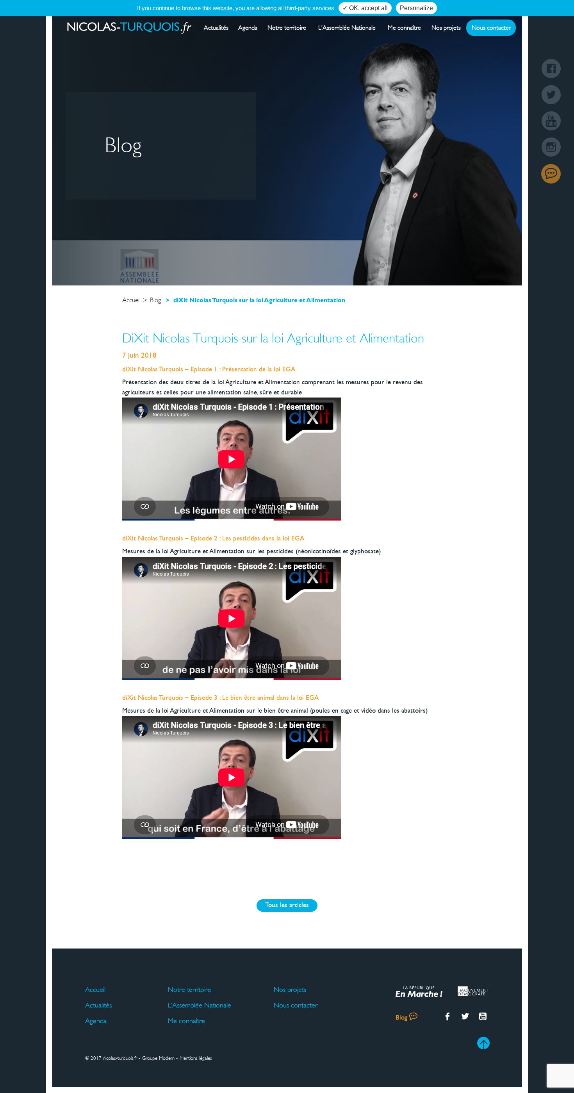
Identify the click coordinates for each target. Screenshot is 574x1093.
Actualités (216, 27)
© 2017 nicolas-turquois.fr (111, 1058)
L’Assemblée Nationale (347, 27)
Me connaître (404, 27)
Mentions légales (196, 1058)
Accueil (95, 989)
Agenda (247, 27)
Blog (551, 174)
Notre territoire (286, 27)
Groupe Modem (158, 1058)
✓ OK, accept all (365, 8)
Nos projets (446, 27)
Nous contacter (491, 27)
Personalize (416, 8)
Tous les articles (287, 905)
